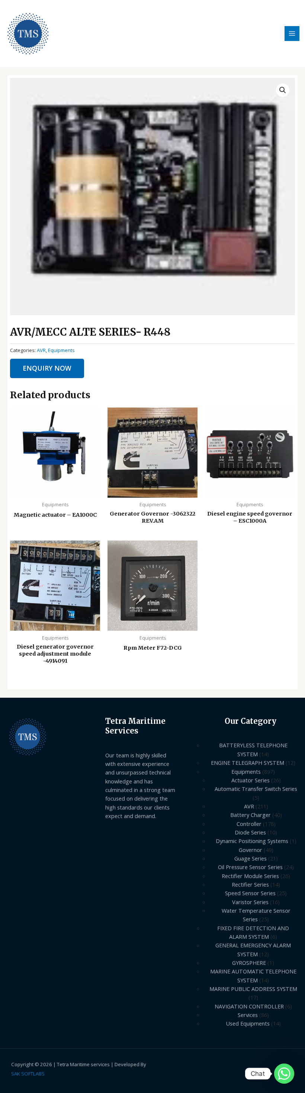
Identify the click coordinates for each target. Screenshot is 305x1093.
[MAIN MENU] (292, 33)
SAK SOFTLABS (28, 1073)
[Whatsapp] (284, 1074)
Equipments (61, 350)
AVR (41, 350)
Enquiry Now (47, 368)
